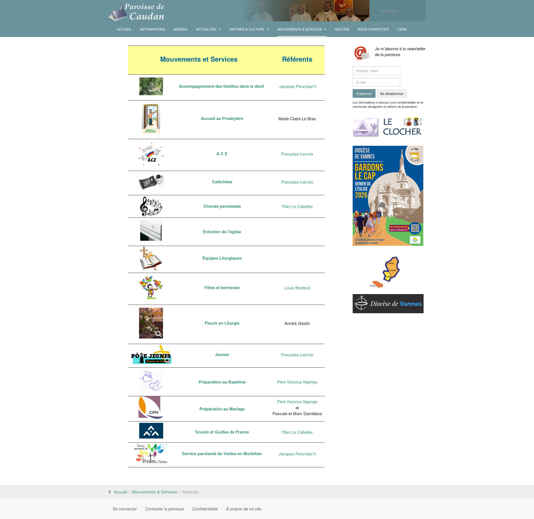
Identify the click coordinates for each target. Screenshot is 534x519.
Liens (402, 29)
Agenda (180, 29)
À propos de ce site (243, 509)
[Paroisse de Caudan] (136, 10)
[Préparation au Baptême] (151, 380)
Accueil (124, 29)
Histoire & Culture (247, 29)
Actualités (206, 29)
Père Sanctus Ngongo (297, 382)
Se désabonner (392, 93)
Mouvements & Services (300, 29)
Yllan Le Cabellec (297, 206)
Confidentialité (205, 509)
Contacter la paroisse (164, 509)
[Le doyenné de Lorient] (388, 269)
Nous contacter (373, 29)
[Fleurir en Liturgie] (151, 323)
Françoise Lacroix (297, 154)
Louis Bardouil (297, 287)
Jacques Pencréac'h (298, 86)
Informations (152, 29)
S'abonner (364, 93)
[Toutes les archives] (388, 125)
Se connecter (125, 509)
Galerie (342, 29)
